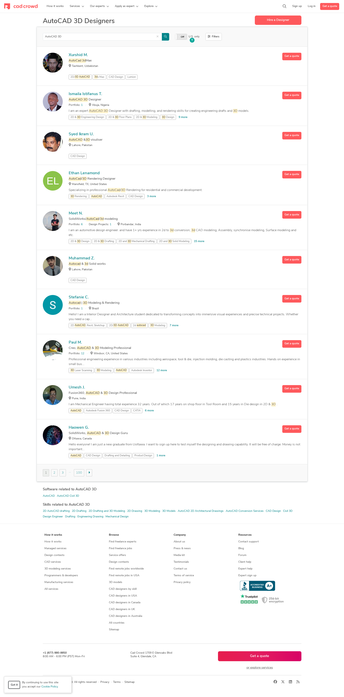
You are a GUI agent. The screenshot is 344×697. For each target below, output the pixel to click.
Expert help (245, 568)
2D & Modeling (146, 117)
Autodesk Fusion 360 (98, 410)
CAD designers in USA (123, 595)
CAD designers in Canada (124, 602)
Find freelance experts (122, 541)
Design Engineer (53, 516)
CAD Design (116, 77)
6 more (149, 410)
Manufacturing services (58, 582)
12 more (161, 370)
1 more (160, 455)
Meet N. (76, 213)
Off (182, 37)
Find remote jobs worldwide (126, 568)
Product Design (143, 455)
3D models (115, 582)
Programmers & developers (61, 575)
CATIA (137, 410)
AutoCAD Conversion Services (245, 511)
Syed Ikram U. (81, 134)
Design (168, 117)
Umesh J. (77, 387)
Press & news (182, 548)
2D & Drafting (104, 241)
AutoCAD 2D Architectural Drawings (201, 511)
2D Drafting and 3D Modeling (107, 511)
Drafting (70, 516)
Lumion (131, 77)
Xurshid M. (78, 55)
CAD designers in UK (122, 609)
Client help (244, 562)
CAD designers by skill (123, 589)
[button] (77, 6)
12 (82, 353)
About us (179, 541)
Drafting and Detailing (117, 455)
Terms (117, 682)
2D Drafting (79, 511)
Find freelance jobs (120, 548)
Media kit (179, 555)
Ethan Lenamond (84, 173)
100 (79, 472)
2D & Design (79, 241)
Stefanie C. (79, 297)
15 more (199, 241)
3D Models (169, 511)
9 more (183, 117)
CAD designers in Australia (125, 616)
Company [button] (180, 534)
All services (51, 589)
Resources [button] (245, 534)
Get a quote (329, 6)
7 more (174, 325)
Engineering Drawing (90, 516)
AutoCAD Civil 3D (68, 496)
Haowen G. (79, 428)
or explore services (259, 667)
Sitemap (114, 629)
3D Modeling (152, 511)
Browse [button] (114, 534)
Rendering (78, 196)
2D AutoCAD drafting (56, 511)
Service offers (117, 555)
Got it (14, 684)
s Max (99, 77)
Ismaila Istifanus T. (85, 94)
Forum (242, 555)
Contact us (180, 568)
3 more (151, 196)
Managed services (55, 548)
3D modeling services (57, 568)
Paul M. (75, 343)
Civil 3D (287, 511)
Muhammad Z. (82, 258)
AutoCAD (49, 496)
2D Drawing (134, 511)
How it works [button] (53, 534)
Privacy (104, 682)
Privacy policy (182, 582)
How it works (53, 541)
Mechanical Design (117, 516)
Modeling (157, 325)
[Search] (284, 6)
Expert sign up (247, 575)
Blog (241, 548)
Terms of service (184, 575)
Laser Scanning (81, 370)
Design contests (54, 555)
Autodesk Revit (115, 196)
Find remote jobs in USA (124, 575)
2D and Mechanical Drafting (136, 241)
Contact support (248, 541)
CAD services (52, 562)
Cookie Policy (49, 686)
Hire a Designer (278, 20)
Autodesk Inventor (141, 370)
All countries (116, 622)
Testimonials (181, 562)
